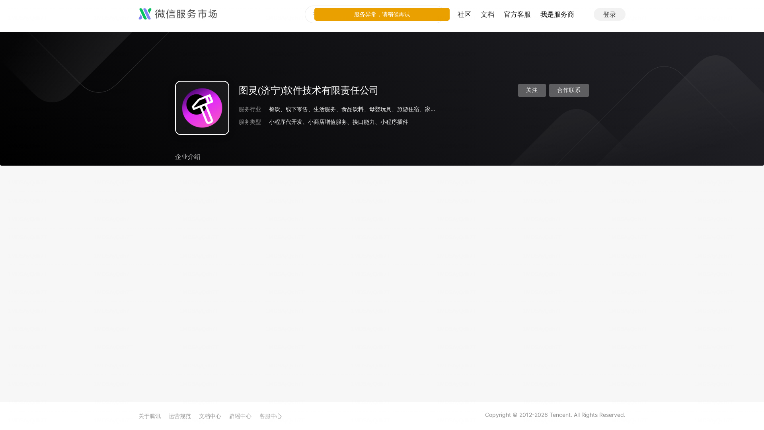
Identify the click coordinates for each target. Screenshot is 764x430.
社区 (464, 14)
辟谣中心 (240, 415)
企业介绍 (188, 156)
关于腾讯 (149, 415)
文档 (487, 14)
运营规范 (180, 415)
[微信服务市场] (177, 14)
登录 (609, 14)
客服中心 (270, 415)
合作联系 (569, 90)
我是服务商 (557, 14)
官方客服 (517, 14)
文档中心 (210, 415)
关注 (532, 90)
